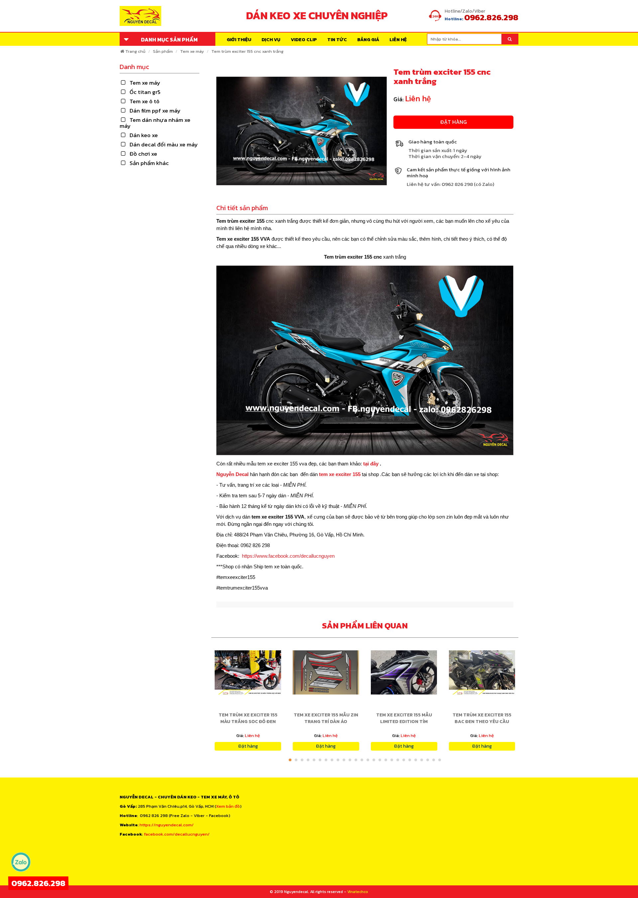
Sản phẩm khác (149, 163)
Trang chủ (135, 51)
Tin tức (337, 39)
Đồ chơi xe (143, 154)
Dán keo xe (144, 135)
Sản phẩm (163, 51)
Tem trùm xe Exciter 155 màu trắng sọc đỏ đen (248, 718)
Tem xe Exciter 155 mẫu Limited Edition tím (404, 718)
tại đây (371, 463)
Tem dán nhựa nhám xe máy (155, 123)
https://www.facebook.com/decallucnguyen (288, 556)
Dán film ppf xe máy (155, 111)
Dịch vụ (271, 39)
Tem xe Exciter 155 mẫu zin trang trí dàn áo (326, 718)
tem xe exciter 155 (340, 474)
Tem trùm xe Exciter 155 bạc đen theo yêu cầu (482, 718)
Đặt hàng (453, 122)
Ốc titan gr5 (145, 92)
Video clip (304, 39)
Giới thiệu (239, 39)
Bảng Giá (368, 39)
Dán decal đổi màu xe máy (164, 144)
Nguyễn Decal (233, 474)
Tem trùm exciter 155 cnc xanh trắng (247, 51)
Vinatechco (357, 892)
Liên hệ (398, 39)
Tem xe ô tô (145, 101)
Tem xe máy (192, 51)
